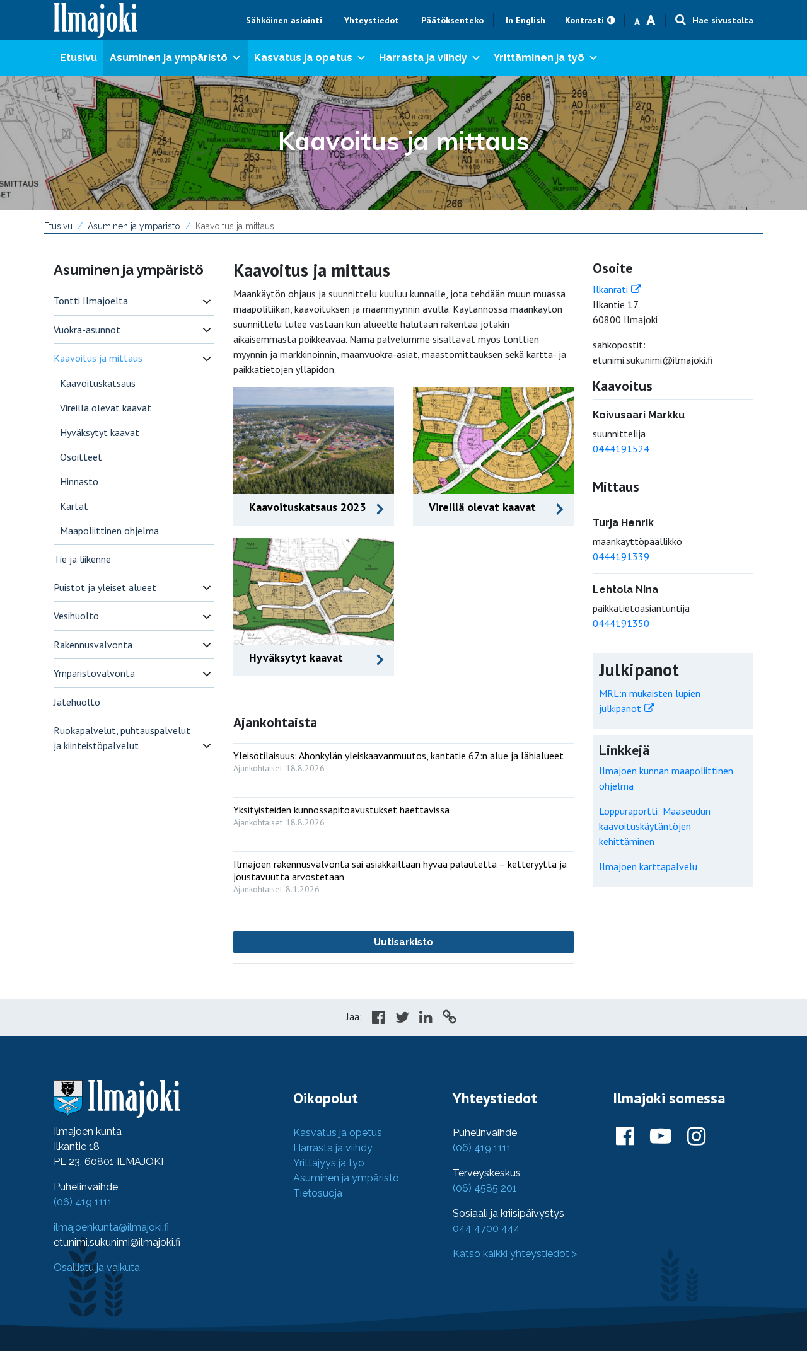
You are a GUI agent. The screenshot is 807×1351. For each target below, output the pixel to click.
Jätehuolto (77, 702)
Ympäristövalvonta (94, 673)
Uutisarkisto (403, 942)
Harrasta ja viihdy (423, 58)
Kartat (74, 506)
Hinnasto (79, 481)
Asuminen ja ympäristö (169, 58)
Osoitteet (81, 457)
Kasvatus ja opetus (303, 58)
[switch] (206, 301)
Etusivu (78, 58)
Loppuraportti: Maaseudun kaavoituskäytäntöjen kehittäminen (655, 826)
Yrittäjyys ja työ (328, 1163)
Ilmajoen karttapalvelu (648, 866)
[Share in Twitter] (402, 1019)
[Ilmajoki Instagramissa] (696, 1136)
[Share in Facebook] (378, 1019)
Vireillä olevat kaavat (105, 407)
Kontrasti (584, 20)
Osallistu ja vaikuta (97, 1267)
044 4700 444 (486, 1228)
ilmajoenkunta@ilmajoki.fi (111, 1227)
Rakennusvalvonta (93, 644)
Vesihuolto (76, 615)
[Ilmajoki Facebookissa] (625, 1136)
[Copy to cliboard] (449, 1019)
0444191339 (621, 556)
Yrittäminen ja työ (539, 58)
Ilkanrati (610, 289)
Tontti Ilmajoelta (91, 300)
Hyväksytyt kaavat (99, 432)
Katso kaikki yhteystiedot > (515, 1254)
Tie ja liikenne (82, 559)
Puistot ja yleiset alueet (105, 587)
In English (525, 20)
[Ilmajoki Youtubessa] (661, 1136)
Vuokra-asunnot (87, 329)
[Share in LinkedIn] (426, 1019)
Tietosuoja (317, 1193)
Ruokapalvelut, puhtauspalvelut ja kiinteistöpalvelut (122, 738)
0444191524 (621, 448)
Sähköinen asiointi (284, 20)
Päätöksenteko (452, 20)
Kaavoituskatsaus (98, 383)
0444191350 (621, 623)
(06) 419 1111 (83, 1202)
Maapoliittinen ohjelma (109, 530)
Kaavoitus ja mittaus (98, 358)
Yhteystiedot (371, 20)
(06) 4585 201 (485, 1188)
